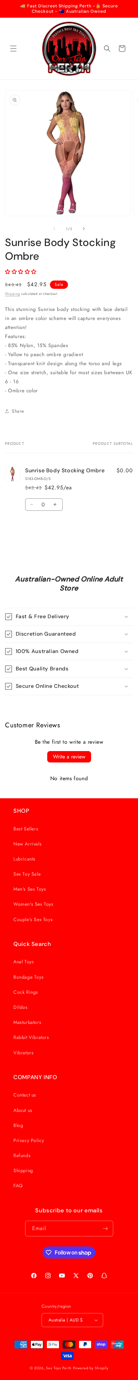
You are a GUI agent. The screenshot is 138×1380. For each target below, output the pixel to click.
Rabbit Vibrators (31, 1037)
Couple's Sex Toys (33, 919)
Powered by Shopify (91, 1368)
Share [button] (18, 411)
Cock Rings (25, 992)
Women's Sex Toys (33, 904)
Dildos (20, 1007)
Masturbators (27, 1022)
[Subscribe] (105, 1228)
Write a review (69, 756)
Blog (18, 1125)
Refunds (21, 1155)
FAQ (18, 1185)
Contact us (24, 1094)
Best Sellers (25, 828)
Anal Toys (23, 961)
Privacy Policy (28, 1140)
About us (22, 1110)
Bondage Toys (28, 977)
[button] (13, 48)
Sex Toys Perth (59, 1368)
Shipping (12, 293)
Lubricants (24, 859)
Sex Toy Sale (27, 874)
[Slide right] (83, 228)
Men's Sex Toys (29, 889)
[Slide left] (54, 228)
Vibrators (23, 1052)
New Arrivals (27, 843)
